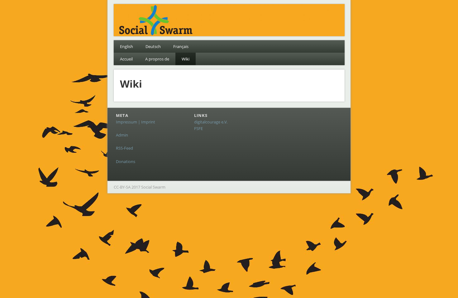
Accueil (126, 59)
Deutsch (153, 46)
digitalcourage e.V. (210, 122)
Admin (122, 135)
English (126, 46)
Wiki (185, 59)
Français (180, 46)
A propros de (157, 59)
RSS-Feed (124, 148)
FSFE (198, 128)
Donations (125, 161)
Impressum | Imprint (135, 122)
